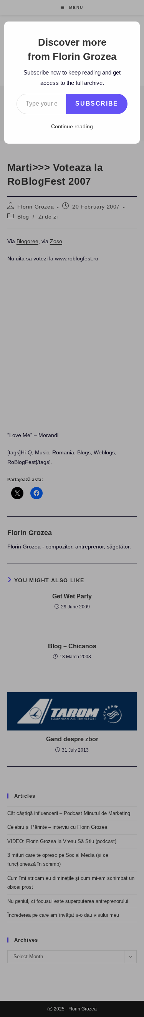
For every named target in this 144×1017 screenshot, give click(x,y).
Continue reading (72, 126)
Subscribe (96, 103)
